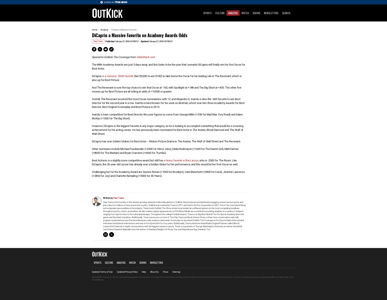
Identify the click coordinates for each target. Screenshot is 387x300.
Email (105, 49)
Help (144, 272)
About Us (154, 272)
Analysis (233, 13)
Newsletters (271, 13)
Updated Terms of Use (102, 272)
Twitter (100, 49)
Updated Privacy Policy (127, 272)
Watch (245, 13)
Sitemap (176, 272)
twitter (111, 234)
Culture (220, 13)
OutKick (107, 13)
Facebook (94, 49)
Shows (256, 13)
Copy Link (111, 49)
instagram (105, 234)
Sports (207, 13)
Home (95, 30)
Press (165, 272)
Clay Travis (98, 41)
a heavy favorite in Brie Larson (181, 160)
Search (286, 13)
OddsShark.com (145, 57)
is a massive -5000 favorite (117, 76)
